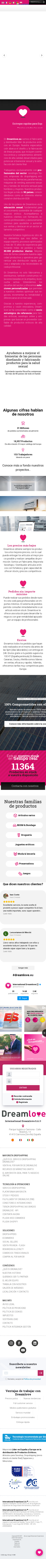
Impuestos (8, 1315)
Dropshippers (9, 1234)
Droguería (26, 835)
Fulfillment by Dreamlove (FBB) (18, 1199)
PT (32, 1140)
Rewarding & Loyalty (13, 1249)
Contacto (8, 1323)
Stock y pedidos (11, 1195)
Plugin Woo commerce (14, 1218)
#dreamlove (21, 975)
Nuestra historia (12, 1273)
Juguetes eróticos (24, 844)
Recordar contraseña (23, 1096)
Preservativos (26, 863)
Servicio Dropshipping (14, 1188)
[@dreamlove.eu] (8, 985)
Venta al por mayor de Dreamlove (20, 1165)
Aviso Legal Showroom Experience (34, 1536)
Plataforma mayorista (14, 1191)
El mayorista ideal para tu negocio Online (21, 1174)
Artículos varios (26, 815)
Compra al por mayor (14, 1256)
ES (12, 1140)
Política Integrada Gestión (17, 1326)
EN (16, 1140)
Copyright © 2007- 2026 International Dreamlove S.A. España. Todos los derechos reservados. (17, 1541)
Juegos (26, 873)
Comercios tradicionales (16, 1253)
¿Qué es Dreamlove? (12, 1269)
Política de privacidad (14, 1308)
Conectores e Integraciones (17, 1203)
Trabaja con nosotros (14, 1284)
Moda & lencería (26, 853)
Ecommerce (8, 1238)
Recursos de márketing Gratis (18, 1169)
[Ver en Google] (5, 896)
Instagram (11, 1343)
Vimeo (27, 1343)
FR (20, 1140)
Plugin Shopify (10, 1221)
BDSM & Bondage (26, 825)
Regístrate (23, 1102)
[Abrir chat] (39, 1552)
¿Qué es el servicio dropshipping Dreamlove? (19, 1160)
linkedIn (35, 1343)
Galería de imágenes (13, 1288)
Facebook (19, 1343)
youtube (23, 1350)
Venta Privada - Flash (14, 1245)
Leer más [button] (7, 913)
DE (24, 1140)
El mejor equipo (11, 1280)
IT (28, 1140)
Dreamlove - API (10, 1210)
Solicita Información (23, 1099)
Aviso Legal (9, 1304)
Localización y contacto (16, 1291)
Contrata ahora (11, 1214)
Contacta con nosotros (25, 785)
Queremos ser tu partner (15, 1276)
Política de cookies (12, 1311)
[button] (4, 55)
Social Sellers (10, 1241)
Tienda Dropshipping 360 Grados (19, 1206)
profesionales (36, 2)
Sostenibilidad (10, 1319)
